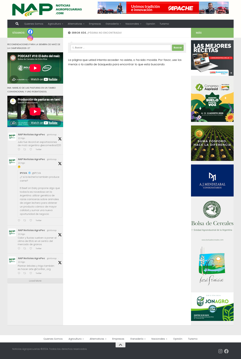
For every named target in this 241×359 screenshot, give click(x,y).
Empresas (95, 23)
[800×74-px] (163, 8)
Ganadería (112, 23)
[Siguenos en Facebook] (226, 351)
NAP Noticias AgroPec (31, 134)
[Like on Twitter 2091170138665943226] (32, 220)
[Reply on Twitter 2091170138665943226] (20, 220)
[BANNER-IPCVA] (212, 75)
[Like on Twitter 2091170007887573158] (32, 248)
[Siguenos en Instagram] (220, 351)
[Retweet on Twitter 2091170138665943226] (26, 220)
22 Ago (21, 138)
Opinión (150, 23)
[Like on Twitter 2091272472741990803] (32, 149)
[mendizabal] (212, 195)
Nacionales (132, 23)
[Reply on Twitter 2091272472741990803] (20, 149)
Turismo (164, 23)
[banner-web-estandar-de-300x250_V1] (212, 160)
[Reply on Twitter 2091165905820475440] (20, 273)
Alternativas (75, 23)
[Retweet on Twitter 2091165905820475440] (26, 273)
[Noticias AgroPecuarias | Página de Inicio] (47, 9)
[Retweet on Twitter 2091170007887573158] (26, 248)
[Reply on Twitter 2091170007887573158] (20, 248)
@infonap (52, 134)
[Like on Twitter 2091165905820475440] (32, 273)
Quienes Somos (33, 23)
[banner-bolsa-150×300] (212, 240)
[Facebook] (30, 32)
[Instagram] (30, 38)
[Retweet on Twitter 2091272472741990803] (26, 149)
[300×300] (212, 121)
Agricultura (54, 23)
